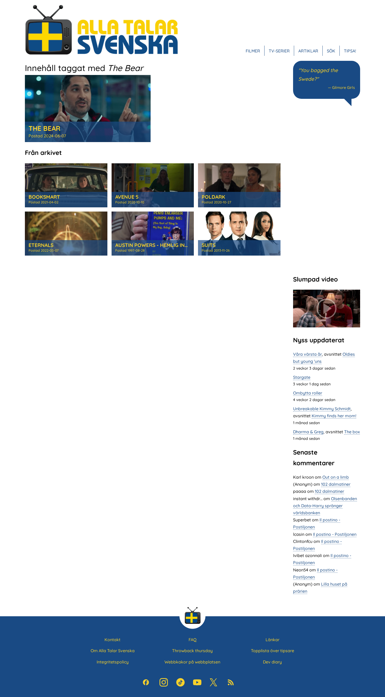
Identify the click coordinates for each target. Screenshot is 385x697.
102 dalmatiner (335, 484)
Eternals (41, 245)
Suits (209, 245)
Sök (331, 50)
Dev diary (272, 661)
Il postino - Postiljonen (334, 534)
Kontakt (112, 639)
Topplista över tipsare (272, 650)
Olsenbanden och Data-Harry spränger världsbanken (325, 505)
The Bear (44, 128)
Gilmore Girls (343, 87)
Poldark (213, 197)
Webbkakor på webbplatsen (192, 661)
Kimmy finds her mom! (334, 415)
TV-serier (279, 50)
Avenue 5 (127, 197)
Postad (47, 135)
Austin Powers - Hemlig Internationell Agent (177, 245)
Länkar (272, 639)
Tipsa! (350, 50)
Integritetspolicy (113, 661)
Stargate (301, 377)
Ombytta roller (307, 393)
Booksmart (44, 197)
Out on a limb (335, 477)
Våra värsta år (307, 354)
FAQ (192, 639)
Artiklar (308, 50)
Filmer (253, 50)
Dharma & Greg (308, 431)
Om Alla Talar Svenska (113, 650)
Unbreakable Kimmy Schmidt (322, 408)
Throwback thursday (192, 650)
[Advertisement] (326, 190)
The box (352, 431)
